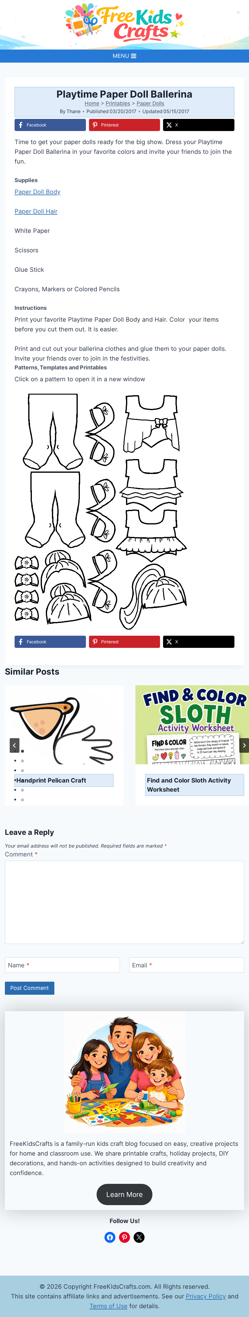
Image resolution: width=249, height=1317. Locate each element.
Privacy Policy (206, 1296)
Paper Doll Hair (36, 211)
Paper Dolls (150, 103)
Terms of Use (109, 1306)
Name (18, 965)
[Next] (244, 745)
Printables (118, 103)
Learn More (124, 1194)
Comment (21, 854)
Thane (73, 111)
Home (92, 103)
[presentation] (64, 724)
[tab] (22, 751)
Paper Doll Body (37, 191)
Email (142, 965)
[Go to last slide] (14, 745)
